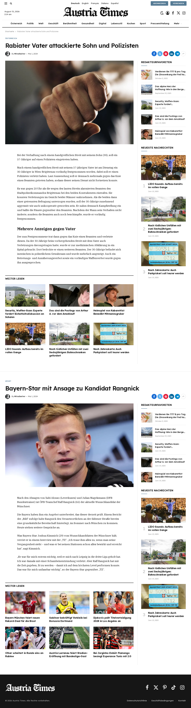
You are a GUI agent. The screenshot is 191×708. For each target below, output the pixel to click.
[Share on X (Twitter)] (159, 53)
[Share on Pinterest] (165, 53)
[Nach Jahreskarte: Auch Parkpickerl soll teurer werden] (113, 334)
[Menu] (5, 3)
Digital (102, 23)
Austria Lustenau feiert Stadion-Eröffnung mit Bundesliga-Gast (68, 654)
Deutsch (75, 3)
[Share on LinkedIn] (171, 53)
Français (95, 3)
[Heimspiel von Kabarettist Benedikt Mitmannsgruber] (113, 295)
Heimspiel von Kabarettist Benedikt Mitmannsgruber (108, 312)
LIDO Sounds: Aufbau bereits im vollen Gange (24, 351)
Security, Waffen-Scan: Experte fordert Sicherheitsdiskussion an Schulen (24, 314)
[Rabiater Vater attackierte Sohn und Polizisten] (69, 102)
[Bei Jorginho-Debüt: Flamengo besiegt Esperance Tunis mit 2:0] (113, 638)
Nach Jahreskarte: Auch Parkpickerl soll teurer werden (111, 351)
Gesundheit (87, 23)
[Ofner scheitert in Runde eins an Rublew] (25, 638)
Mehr (176, 23)
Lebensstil (116, 23)
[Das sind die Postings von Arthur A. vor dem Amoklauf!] (69, 295)
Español (114, 3)
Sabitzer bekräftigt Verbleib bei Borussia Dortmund (68, 619)
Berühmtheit (70, 23)
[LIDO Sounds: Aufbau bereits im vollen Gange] (25, 334)
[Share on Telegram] (177, 53)
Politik (30, 23)
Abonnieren (159, 3)
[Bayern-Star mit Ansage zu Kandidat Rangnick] (69, 445)
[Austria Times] (95, 13)
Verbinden (178, 3)
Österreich (16, 23)
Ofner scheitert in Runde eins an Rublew (24, 654)
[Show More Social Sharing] (183, 53)
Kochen (131, 23)
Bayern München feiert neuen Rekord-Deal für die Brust (22, 619)
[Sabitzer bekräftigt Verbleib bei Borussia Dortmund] (69, 602)
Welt (40, 23)
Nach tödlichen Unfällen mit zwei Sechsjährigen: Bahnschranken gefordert (68, 352)
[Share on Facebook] (154, 53)
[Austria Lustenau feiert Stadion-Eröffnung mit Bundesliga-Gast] (69, 638)
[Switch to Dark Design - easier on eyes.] (162, 13)
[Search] (10, 3)
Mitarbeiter (19, 54)
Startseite (9, 31)
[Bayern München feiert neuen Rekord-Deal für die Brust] (25, 602)
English (85, 3)
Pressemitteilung (160, 23)
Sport (143, 23)
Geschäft (53, 23)
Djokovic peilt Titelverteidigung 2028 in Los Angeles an (112, 619)
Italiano (105, 3)
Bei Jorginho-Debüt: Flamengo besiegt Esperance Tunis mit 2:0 (112, 654)
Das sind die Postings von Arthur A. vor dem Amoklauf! (68, 312)
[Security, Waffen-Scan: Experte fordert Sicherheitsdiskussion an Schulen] (25, 295)
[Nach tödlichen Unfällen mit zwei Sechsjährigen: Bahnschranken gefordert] (69, 334)
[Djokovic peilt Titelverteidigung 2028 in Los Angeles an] (113, 602)
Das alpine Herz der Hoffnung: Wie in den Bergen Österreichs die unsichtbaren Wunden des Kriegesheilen (170, 88)
